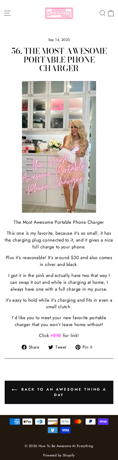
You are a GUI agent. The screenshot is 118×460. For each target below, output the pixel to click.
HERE (56, 335)
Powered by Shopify (59, 455)
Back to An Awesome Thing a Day (62, 392)
